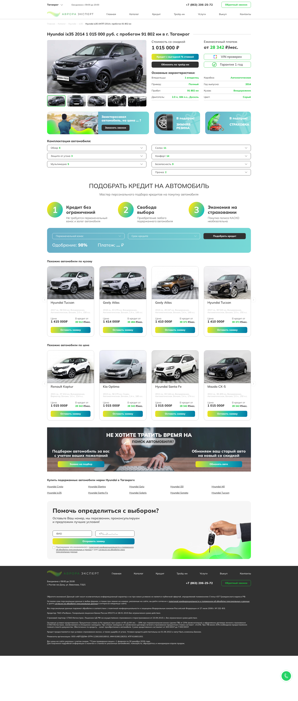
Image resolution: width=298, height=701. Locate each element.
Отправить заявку (93, 541)
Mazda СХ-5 (216, 387)
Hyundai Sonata (179, 492)
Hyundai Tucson (62, 303)
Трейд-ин (179, 14)
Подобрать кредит (224, 236)
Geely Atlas (111, 303)
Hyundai (72, 24)
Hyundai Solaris (138, 492)
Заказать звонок (115, 127)
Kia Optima (111, 387)
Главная (111, 14)
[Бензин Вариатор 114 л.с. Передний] (70, 366)
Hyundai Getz (136, 486)
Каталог (134, 14)
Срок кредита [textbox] (140, 236)
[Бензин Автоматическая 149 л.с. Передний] (123, 282)
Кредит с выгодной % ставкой (175, 56)
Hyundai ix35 (54, 492)
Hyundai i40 (218, 486)
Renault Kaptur (62, 387)
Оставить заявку (70, 329)
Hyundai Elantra (97, 486)
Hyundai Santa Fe (168, 387)
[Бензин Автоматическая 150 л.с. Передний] (227, 282)
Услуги (202, 14)
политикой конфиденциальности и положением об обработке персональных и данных (95, 548)
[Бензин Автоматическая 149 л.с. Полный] (175, 282)
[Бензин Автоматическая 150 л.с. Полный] (70, 282)
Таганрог (53, 4)
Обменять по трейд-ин (175, 64)
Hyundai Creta (55, 486)
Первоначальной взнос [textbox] (69, 236)
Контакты (245, 14)
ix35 (81, 24)
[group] (96, 67)
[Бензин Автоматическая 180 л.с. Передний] (123, 366)
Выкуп (223, 14)
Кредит (156, 14)
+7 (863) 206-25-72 (199, 4)
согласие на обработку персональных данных (76, 603)
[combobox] (88, 236)
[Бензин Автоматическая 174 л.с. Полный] (175, 366)
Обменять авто (219, 464)
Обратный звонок (236, 4)
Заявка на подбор (81, 464)
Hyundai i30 (176, 486)
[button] (142, 67)
